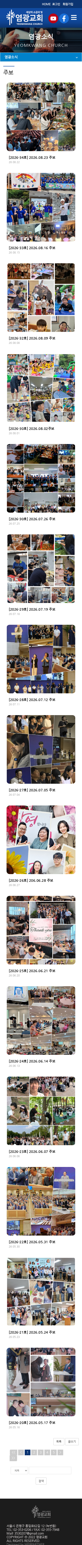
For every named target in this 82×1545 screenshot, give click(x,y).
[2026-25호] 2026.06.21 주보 (32, 971)
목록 (58, 1441)
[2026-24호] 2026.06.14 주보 (32, 1061)
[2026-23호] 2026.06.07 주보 (32, 1151)
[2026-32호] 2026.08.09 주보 (32, 338)
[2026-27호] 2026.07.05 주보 (32, 790)
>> (13, 1458)
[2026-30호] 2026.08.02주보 (31, 429)
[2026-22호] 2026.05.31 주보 (32, 1242)
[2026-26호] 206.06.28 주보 (31, 880)
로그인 (56, 4)
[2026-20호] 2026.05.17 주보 (32, 1423)
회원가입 (68, 4)
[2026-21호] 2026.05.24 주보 (32, 1332)
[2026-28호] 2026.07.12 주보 (32, 700)
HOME (46, 4)
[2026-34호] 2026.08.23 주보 (32, 157)
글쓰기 (72, 1441)
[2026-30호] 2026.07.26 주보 (32, 519)
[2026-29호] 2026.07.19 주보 (32, 609)
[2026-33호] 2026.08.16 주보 (32, 248)
